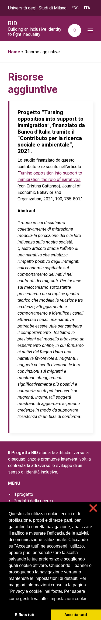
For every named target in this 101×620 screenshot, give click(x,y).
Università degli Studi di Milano (37, 8)
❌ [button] (93, 508)
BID (12, 23)
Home (14, 51)
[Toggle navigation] (88, 30)
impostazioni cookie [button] (69, 598)
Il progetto (23, 494)
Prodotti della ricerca (33, 500)
